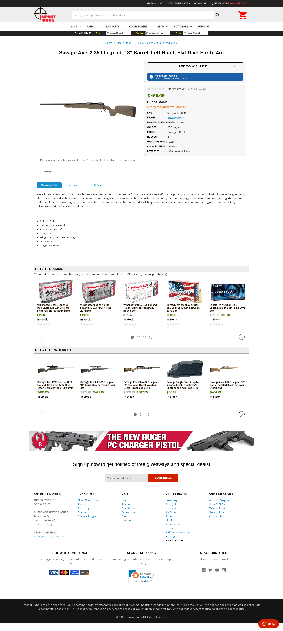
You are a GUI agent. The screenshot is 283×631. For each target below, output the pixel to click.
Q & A (98, 185)
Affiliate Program (88, 516)
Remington (172, 536)
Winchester (172, 524)
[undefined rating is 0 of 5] (156, 89)
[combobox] (143, 15)
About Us (83, 504)
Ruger (169, 516)
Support (203, 26)
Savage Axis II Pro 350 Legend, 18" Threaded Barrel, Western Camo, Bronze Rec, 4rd (141, 385)
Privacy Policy (218, 512)
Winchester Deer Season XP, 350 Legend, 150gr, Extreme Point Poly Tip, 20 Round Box (53, 307)
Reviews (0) (73, 185)
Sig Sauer (171, 512)
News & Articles (88, 500)
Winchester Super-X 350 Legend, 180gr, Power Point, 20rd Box (95, 307)
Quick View (55, 291)
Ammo (91, 26)
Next (242, 337)
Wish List (200, 3)
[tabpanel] (55, 306)
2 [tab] (138, 337)
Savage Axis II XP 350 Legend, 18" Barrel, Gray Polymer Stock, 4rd (97, 385)
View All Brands (174, 540)
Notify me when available (165, 107)
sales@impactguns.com (49, 536)
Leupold (170, 528)
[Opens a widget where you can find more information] (268, 624)
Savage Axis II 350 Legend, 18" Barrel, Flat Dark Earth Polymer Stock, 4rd (227, 385)
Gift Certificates (178, 3)
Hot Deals (180, 26)
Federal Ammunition (178, 532)
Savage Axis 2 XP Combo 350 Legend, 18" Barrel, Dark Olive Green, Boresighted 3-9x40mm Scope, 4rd (55, 386)
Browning (171, 500)
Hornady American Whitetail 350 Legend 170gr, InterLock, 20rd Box (183, 307)
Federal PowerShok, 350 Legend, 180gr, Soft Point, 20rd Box (227, 307)
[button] (141, 576)
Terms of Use (217, 508)
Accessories (138, 26)
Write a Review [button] (197, 89)
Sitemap (83, 512)
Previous (41, 337)
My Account (155, 3)
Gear (160, 26)
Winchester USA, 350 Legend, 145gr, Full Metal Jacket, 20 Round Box (140, 307)
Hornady (170, 508)
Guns (73, 26)
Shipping (83, 508)
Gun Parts (112, 26)
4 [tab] (150, 337)
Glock (168, 520)
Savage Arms (173, 504)
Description (49, 185)
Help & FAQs (217, 504)
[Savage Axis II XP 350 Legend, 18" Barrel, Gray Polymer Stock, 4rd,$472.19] (99, 369)
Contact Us (216, 516)
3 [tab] (144, 337)
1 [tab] (132, 337)
